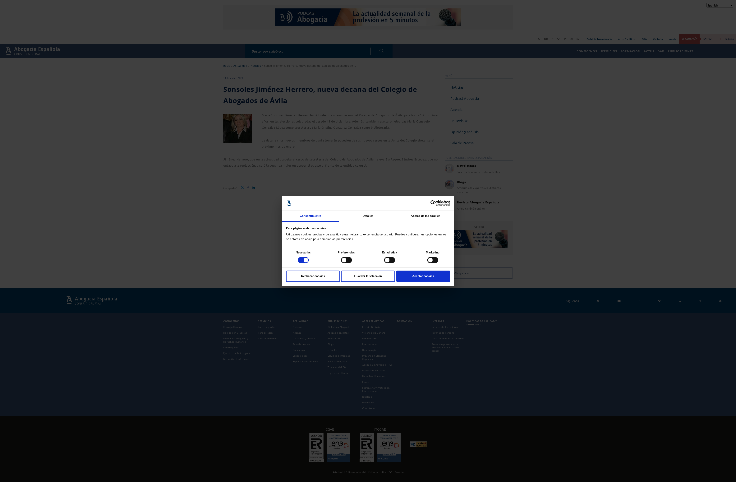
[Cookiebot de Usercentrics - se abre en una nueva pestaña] (433, 203)
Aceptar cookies (423, 276)
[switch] (346, 260)
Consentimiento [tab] (310, 215)
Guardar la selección (368, 276)
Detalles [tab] (368, 215)
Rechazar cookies (313, 276)
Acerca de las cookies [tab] (425, 215)
